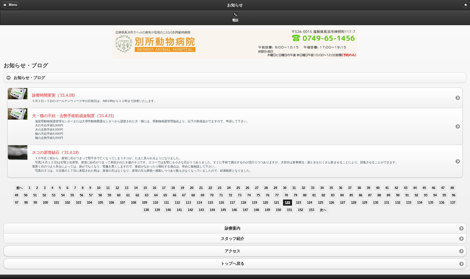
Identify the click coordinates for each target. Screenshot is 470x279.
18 (173, 188)
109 (144, 202)
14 (136, 188)
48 (452, 188)
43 (405, 188)
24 (229, 188)
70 (211, 195)
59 (109, 195)
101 (56, 202)
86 (360, 195)
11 (108, 188)
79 (295, 195)
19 (182, 188)
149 (267, 210)
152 (300, 210)
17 (163, 188)
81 (314, 195)
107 (122, 202)
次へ (323, 210)
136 (441, 202)
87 (370, 195)
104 (89, 202)
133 (408, 202)
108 (133, 202)
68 (193, 195)
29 (275, 188)
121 (276, 202)
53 (53, 195)
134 (419, 202)
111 (166, 202)
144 (212, 210)
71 (221, 195)
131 (386, 202)
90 (398, 195)
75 (258, 195)
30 (284, 188)
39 (368, 188)
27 (256, 188)
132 (397, 202)
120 (265, 202)
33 (312, 188)
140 (168, 210)
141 (179, 210)
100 (45, 202)
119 (254, 202)
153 (311, 210)
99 (35, 202)
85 (351, 195)
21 (201, 188)
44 (415, 188)
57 (91, 195)
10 (98, 188)
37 (350, 188)
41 (387, 188)
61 (128, 195)
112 (177, 202)
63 (146, 195)
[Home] (465, 5)
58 (100, 195)
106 (111, 202)
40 (377, 188)
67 (184, 195)
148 (256, 210)
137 (452, 202)
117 (232, 202)
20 (191, 188)
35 (331, 188)
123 (298, 202)
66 (174, 195)
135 (430, 202)
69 (202, 195)
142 (190, 210)
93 (425, 195)
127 (342, 202)
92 (416, 195)
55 (72, 195)
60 (118, 195)
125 (320, 202)
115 (210, 202)
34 (322, 188)
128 (353, 202)
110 (155, 202)
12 (117, 188)
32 (303, 188)
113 (188, 202)
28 (266, 188)
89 (388, 195)
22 (210, 188)
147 (245, 210)
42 (396, 188)
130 (375, 202)
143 (201, 210)
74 (249, 195)
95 (444, 195)
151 (289, 210)
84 (342, 195)
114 (199, 202)
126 (331, 202)
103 (78, 202)
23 (219, 188)
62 (137, 195)
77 (277, 195)
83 (332, 195)
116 (221, 202)
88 (379, 195)
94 (435, 195)
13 (126, 188)
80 (304, 195)
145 (223, 210)
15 (145, 188)
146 (234, 210)
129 (364, 202)
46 (433, 188)
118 (243, 202)
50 (25, 195)
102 (67, 202)
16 (154, 188)
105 (100, 202)
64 (156, 195)
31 (294, 188)
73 (239, 195)
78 (286, 195)
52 (44, 195)
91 (407, 195)
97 (16, 202)
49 (16, 195)
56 (81, 195)
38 (359, 188)
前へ (19, 188)
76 (267, 195)
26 (247, 188)
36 (340, 188)
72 (230, 195)
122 (287, 202)
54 (63, 195)
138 (146, 210)
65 (165, 195)
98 (26, 202)
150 (278, 210)
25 (238, 188)
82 (323, 195)
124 (309, 202)
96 (453, 195)
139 (157, 210)
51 (35, 195)
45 (424, 188)
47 (443, 188)
